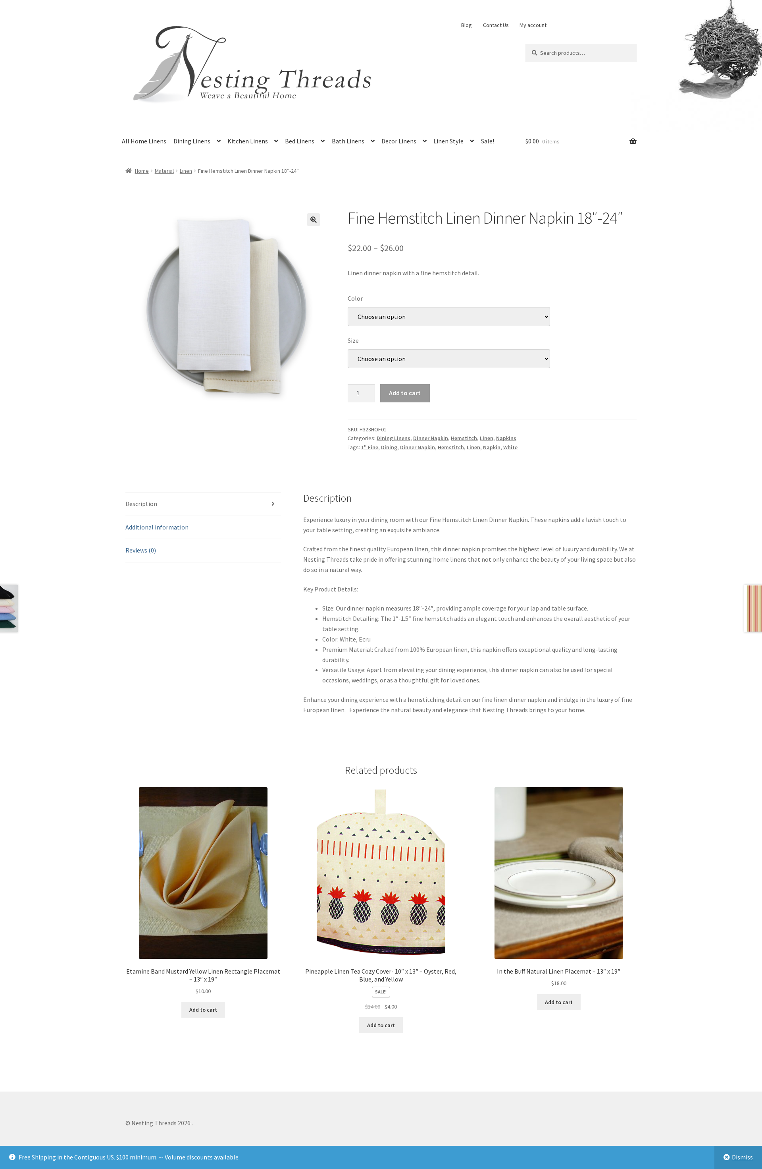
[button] (313, 219)
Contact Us (496, 25)
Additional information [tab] (157, 527)
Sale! (487, 141)
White (510, 447)
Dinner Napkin (430, 438)
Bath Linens (348, 141)
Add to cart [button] (203, 1009)
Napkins (506, 438)
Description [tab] (141, 504)
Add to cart (405, 393)
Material (164, 170)
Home (142, 170)
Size (353, 340)
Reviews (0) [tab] (140, 550)
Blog (466, 25)
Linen (186, 170)
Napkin (491, 447)
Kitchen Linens (247, 141)
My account (533, 25)
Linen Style (448, 141)
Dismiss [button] (742, 1157)
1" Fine (369, 447)
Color (355, 298)
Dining (389, 447)
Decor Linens (398, 141)
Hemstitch (464, 438)
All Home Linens (144, 141)
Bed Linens (299, 141)
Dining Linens (191, 141)
